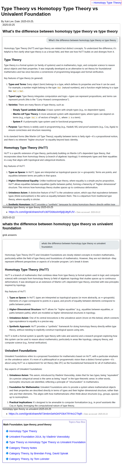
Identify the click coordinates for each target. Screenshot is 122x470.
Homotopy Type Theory (107, 2)
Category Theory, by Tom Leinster (29, 458)
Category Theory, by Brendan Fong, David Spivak (38, 453)
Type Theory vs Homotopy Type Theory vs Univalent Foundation (47, 442)
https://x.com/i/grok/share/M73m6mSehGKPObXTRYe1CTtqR (45, 413)
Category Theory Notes (23, 447)
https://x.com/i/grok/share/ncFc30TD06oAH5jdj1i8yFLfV (42, 211)
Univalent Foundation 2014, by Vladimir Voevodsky (39, 436)
